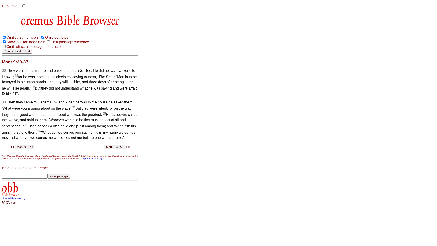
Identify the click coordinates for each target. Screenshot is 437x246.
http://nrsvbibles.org (92, 158)
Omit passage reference (70, 42)
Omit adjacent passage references (33, 47)
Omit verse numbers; (23, 37)
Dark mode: (11, 6)
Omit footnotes (56, 37)
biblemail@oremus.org (13, 198)
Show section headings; (25, 42)
